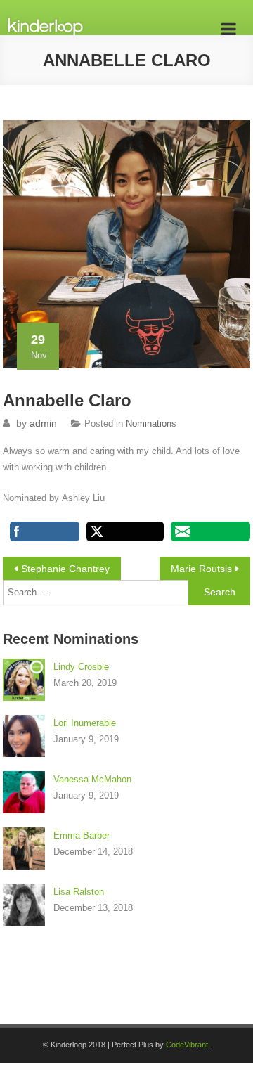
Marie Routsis (201, 568)
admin (43, 423)
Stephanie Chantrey (65, 568)
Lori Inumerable (84, 723)
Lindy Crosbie (81, 666)
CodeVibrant (187, 1044)
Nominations (151, 423)
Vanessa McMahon (92, 779)
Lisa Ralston (78, 891)
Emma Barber (81, 835)
